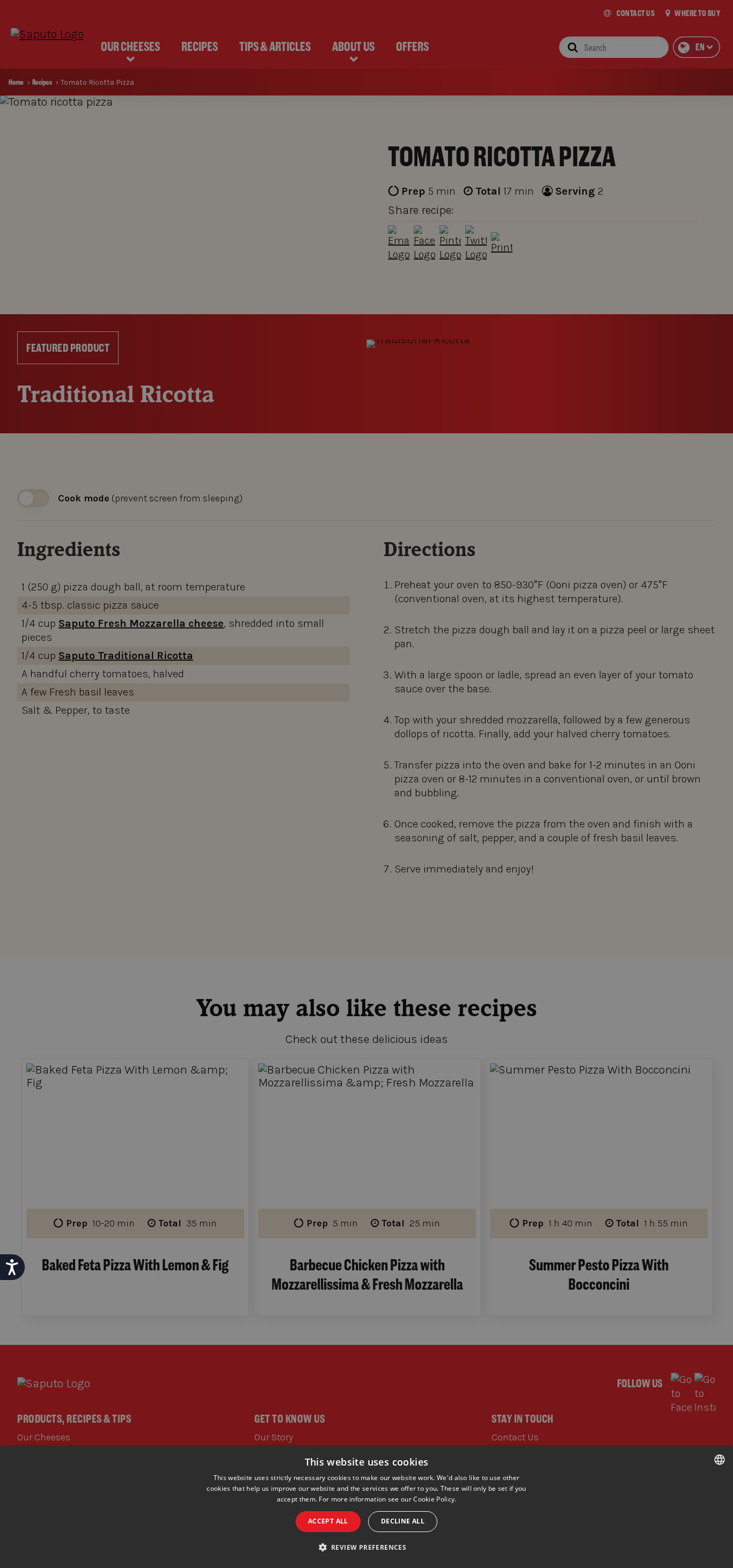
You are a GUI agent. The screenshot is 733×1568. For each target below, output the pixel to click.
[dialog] (366, 1507)
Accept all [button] (328, 1521)
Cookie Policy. (434, 1499)
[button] (367, 1547)
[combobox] (719, 1459)
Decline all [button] (402, 1521)
